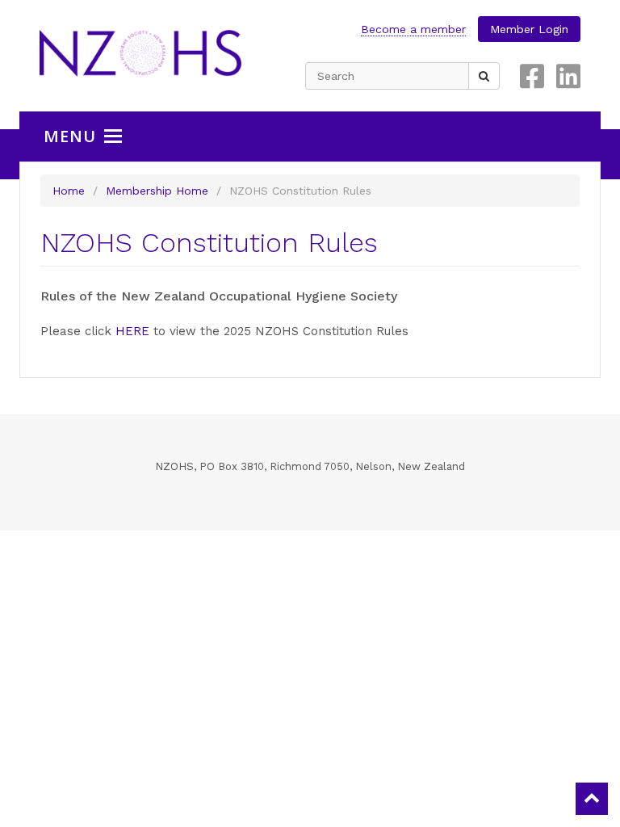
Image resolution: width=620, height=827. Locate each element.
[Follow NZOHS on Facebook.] (532, 76)
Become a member (413, 29)
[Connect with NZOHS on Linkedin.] (568, 76)
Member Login (529, 29)
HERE (132, 331)
